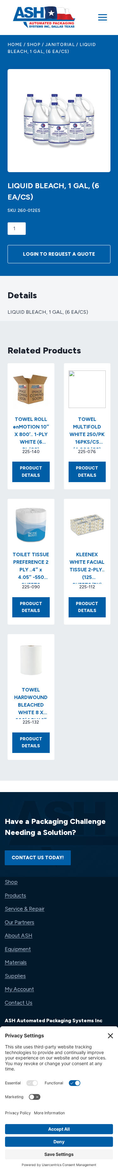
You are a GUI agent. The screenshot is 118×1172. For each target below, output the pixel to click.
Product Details (35, 473)
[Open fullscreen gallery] (91, 153)
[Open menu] (102, 17)
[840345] (59, 121)
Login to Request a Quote (59, 254)
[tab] (59, 153)
